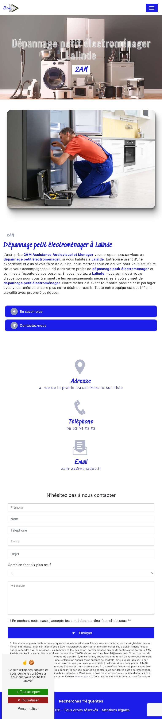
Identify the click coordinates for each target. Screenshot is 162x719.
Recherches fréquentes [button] (81, 701)
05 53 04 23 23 (81, 428)
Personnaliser (28, 708)
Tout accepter (29, 692)
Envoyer (85, 633)
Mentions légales (116, 710)
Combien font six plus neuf (29, 565)
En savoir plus (31, 311)
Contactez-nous (33, 325)
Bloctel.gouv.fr (83, 676)
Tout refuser (29, 700)
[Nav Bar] (152, 8)
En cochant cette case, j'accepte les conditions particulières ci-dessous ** (71, 620)
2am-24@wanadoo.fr (81, 469)
